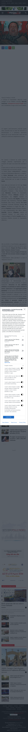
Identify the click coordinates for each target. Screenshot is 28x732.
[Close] (25, 309)
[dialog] (14, 366)
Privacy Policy (22, 422)
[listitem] (14, 336)
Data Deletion (5, 422)
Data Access (14, 422)
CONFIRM (8, 417)
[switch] (22, 340)
